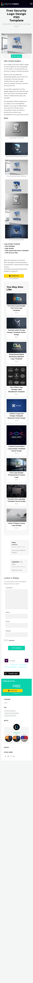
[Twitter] (8, 756)
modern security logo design (12, 713)
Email (8, 621)
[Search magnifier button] (26, 660)
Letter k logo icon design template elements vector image (16, 416)
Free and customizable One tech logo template (16, 308)
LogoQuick (15, 562)
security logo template (10, 715)
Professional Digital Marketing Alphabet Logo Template (16, 357)
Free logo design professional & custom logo (16, 475)
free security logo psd (10, 710)
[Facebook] (5, 756)
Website (8, 631)
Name (8, 612)
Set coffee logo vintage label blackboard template (16, 390)
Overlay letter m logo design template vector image (16, 332)
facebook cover (22, 667)
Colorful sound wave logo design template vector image (16, 449)
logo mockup (14, 664)
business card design (11, 667)
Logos (5, 702)
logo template (23, 664)
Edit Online (17, 56)
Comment (9, 587)
